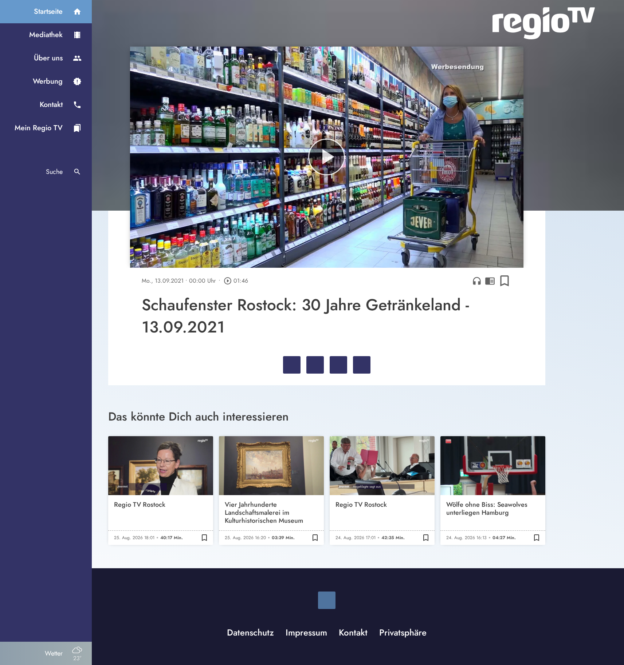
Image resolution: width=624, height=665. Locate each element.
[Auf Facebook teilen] (292, 365)
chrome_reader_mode (490, 281)
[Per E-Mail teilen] (361, 365)
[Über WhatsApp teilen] (338, 365)
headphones (477, 281)
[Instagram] (326, 600)
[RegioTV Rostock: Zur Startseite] (543, 23)
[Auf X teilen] (315, 365)
